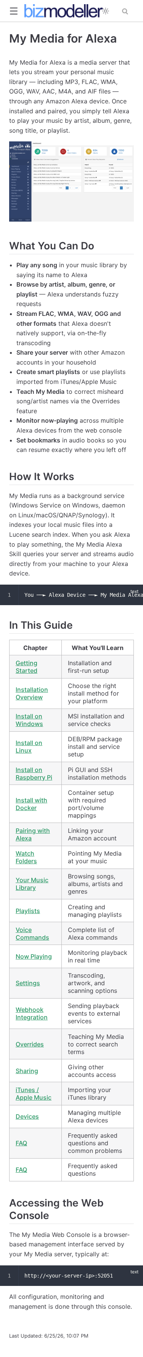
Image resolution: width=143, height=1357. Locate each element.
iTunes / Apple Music (33, 1093)
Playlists (28, 911)
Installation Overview (32, 693)
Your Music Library (32, 883)
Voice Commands (32, 933)
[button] (13, 11)
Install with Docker (31, 804)
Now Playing (34, 956)
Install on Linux (29, 746)
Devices (27, 1116)
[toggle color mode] (106, 11)
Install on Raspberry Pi (34, 773)
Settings (28, 983)
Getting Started (26, 666)
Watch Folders (26, 857)
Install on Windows (29, 720)
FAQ (21, 1143)
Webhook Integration (32, 1013)
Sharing (27, 1071)
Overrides (30, 1044)
